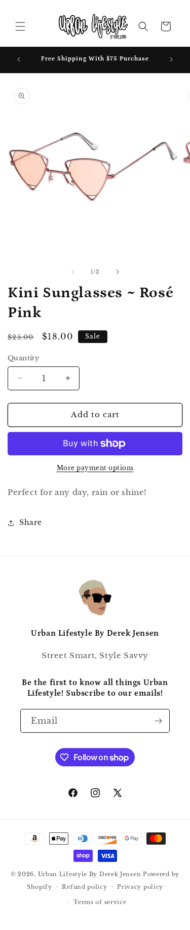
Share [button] (30, 522)
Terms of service (99, 902)
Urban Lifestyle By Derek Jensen (89, 874)
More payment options (95, 468)
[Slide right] (117, 272)
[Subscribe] (158, 721)
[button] (20, 26)
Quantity (23, 358)
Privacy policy (140, 886)
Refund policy (84, 886)
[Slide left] (73, 272)
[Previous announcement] (19, 59)
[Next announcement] (171, 59)
